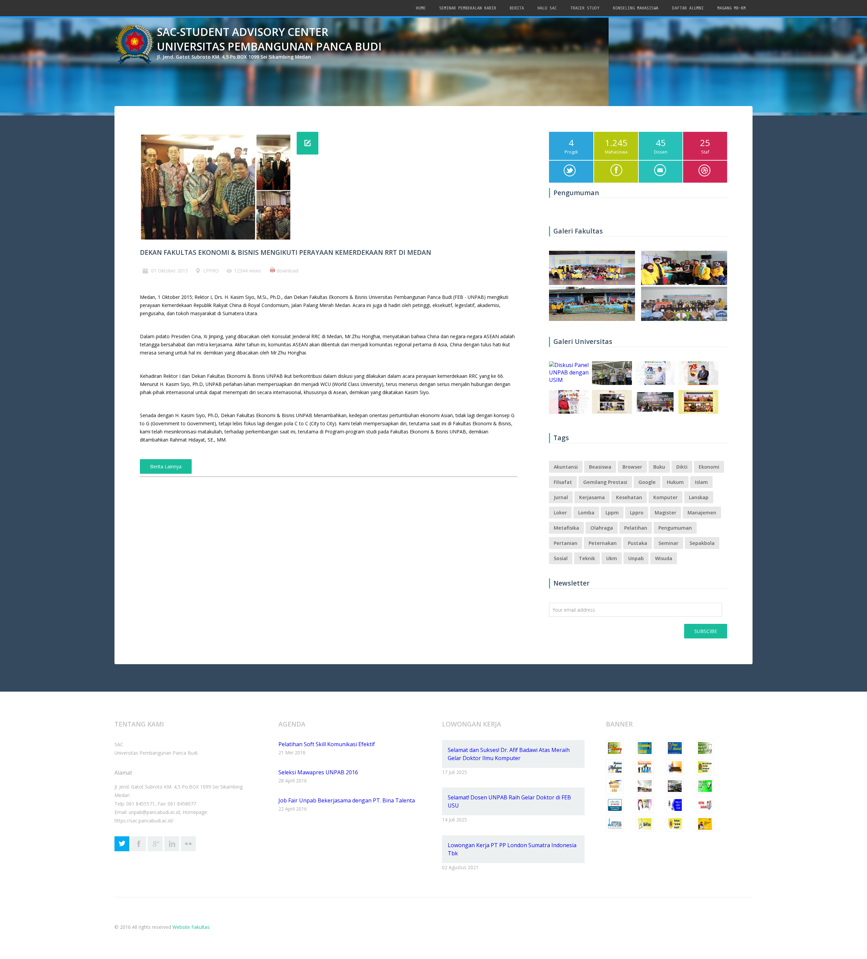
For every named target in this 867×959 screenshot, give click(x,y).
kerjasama (592, 497)
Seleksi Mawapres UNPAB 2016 (318, 772)
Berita (517, 8)
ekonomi (709, 467)
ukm (611, 558)
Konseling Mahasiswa (635, 8)
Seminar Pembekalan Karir (467, 8)
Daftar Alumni (688, 8)
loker (560, 512)
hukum (675, 482)
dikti (682, 467)
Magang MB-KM (731, 8)
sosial (561, 558)
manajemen (702, 512)
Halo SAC (547, 8)
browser (632, 467)
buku (659, 467)
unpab (636, 558)
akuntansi (566, 467)
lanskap (699, 497)
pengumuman (675, 528)
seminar (668, 543)
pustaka (637, 543)
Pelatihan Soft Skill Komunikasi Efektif (326, 744)
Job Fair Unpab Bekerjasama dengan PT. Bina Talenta (346, 800)
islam (701, 482)
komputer (665, 497)
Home (421, 8)
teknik (587, 558)
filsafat (563, 482)
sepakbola (702, 543)
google (647, 482)
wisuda (663, 558)
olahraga (601, 528)
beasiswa (600, 467)
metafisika (566, 528)
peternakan (603, 543)
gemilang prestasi (605, 482)
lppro (636, 512)
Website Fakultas (191, 927)
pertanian (565, 543)
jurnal (561, 497)
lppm (612, 512)
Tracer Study (584, 8)
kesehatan (629, 497)
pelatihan (635, 528)
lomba (586, 512)
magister (665, 512)
